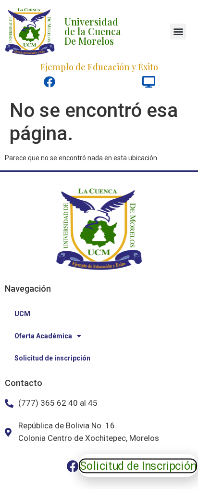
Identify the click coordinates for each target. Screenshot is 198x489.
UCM (22, 314)
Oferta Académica (43, 336)
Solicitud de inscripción (52, 358)
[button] (178, 31)
